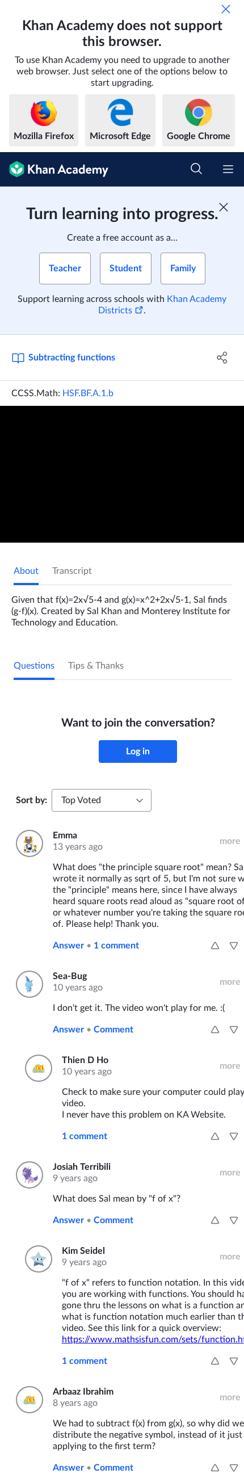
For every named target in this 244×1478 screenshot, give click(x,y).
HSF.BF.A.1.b (87, 393)
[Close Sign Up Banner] (223, 207)
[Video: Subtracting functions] (122, 474)
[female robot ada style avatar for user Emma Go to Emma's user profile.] (27, 843)
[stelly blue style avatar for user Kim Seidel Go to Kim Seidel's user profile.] (36, 1259)
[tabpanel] (122, 606)
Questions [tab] (34, 665)
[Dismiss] (226, 9)
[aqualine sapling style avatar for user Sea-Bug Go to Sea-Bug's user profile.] (27, 984)
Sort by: (31, 800)
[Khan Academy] (54, 169)
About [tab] (26, 571)
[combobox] (102, 800)
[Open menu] (228, 169)
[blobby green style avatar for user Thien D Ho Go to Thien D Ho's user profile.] (36, 1068)
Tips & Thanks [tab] (96, 665)
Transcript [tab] (72, 571)
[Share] (223, 357)
